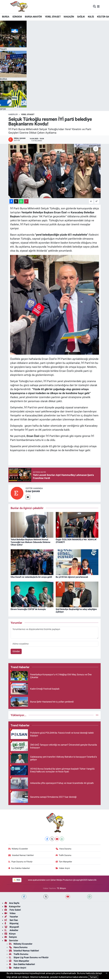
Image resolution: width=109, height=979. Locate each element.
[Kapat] (107, 973)
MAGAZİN (69, 16)
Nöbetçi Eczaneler (20, 849)
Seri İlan (13, 920)
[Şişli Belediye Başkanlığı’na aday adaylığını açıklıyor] (77, 594)
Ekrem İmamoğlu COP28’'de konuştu (28, 609)
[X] (52, 839)
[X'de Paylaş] (16, 201)
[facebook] (24, 896)
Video (12, 913)
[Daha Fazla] (26, 201)
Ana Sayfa (14, 903)
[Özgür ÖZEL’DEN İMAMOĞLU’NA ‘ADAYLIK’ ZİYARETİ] (77, 524)
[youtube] (67, 896)
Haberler (13, 114)
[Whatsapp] (62, 839)
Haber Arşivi (64, 868)
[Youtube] (57, 839)
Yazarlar (13, 916)
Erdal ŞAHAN (33, 491)
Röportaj (13, 923)
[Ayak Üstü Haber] (18, 7)
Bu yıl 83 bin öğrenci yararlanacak (72, 577)
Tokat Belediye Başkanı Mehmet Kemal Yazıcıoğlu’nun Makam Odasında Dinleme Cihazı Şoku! (30, 542)
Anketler (13, 930)
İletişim (13, 937)
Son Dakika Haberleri (20, 868)
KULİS (91, 16)
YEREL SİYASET (53, 16)
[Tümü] (97, 715)
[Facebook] (47, 839)
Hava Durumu (65, 849)
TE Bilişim (61, 888)
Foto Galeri (15, 909)
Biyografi (14, 927)
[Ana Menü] (98, 6)
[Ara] (94, 6)
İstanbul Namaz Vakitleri (23, 855)
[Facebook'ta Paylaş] (11, 201)
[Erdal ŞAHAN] (17, 493)
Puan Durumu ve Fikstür (21, 861)
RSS (18, 880)
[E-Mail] (28, 497)
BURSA (5, 16)
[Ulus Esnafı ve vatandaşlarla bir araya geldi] (32, 562)
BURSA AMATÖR (33, 16)
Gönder (16, 651)
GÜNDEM (17, 16)
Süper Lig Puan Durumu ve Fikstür (31, 957)
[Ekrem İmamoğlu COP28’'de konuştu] (32, 594)
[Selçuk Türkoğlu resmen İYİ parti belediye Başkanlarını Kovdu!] (54, 171)
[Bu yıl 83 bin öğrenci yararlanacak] (77, 562)
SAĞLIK (81, 16)
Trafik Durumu (65, 855)
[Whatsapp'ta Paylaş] (21, 201)
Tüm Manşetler (65, 861)
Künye (12, 933)
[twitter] (45, 896)
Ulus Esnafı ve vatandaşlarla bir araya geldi (31, 577)
